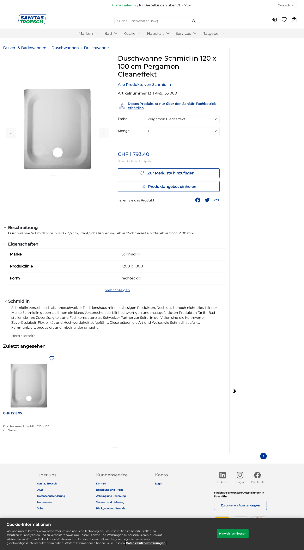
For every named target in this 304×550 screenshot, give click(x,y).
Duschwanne (96, 48)
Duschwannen (65, 48)
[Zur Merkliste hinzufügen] (51, 359)
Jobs (40, 508)
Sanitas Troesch (47, 483)
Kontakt (101, 483)
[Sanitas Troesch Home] (32, 20)
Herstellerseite (23, 336)
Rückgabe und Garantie (110, 508)
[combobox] (155, 21)
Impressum (44, 502)
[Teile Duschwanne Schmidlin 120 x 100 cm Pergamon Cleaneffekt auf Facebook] (198, 200)
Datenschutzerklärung (51, 495)
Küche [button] (129, 33)
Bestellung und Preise (109, 489)
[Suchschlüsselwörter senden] (193, 21)
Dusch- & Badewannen (24, 48)
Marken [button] (86, 33)
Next (104, 133)
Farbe (122, 119)
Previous (11, 133)
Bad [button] (108, 33)
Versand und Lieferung (110, 502)
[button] (217, 200)
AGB (40, 489)
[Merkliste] (284, 20)
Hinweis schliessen (232, 533)
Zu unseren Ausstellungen (240, 505)
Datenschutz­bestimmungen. (146, 543)
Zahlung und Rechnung (111, 495)
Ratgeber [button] (211, 33)
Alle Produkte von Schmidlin (144, 84)
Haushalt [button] (156, 33)
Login (158, 483)
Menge (124, 131)
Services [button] (184, 33)
